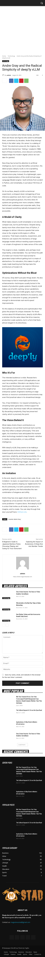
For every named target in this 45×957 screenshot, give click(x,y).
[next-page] (7, 625)
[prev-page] (3, 625)
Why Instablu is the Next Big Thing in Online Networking (28, 604)
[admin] (3, 75)
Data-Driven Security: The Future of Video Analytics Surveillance (28, 592)
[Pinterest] (21, 81)
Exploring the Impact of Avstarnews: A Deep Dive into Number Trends (34, 544)
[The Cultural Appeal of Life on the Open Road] (8, 713)
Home (4, 56)
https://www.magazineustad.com (22, 576)
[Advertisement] (22, 29)
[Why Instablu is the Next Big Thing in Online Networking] (8, 606)
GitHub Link (22, 512)
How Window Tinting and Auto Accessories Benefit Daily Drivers (28, 615)
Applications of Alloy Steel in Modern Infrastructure (26, 723)
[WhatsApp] (26, 81)
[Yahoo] (33, 937)
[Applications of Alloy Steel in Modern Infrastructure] (8, 725)
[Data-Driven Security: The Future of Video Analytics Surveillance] (8, 595)
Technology (11, 56)
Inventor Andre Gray (15, 519)
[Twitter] (16, 81)
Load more (21, 745)
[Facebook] (11, 81)
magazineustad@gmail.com (20, 922)
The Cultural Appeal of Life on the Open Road (29, 710)
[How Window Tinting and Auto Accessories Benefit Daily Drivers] (8, 617)
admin (9, 75)
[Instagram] (17, 937)
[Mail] (22, 937)
